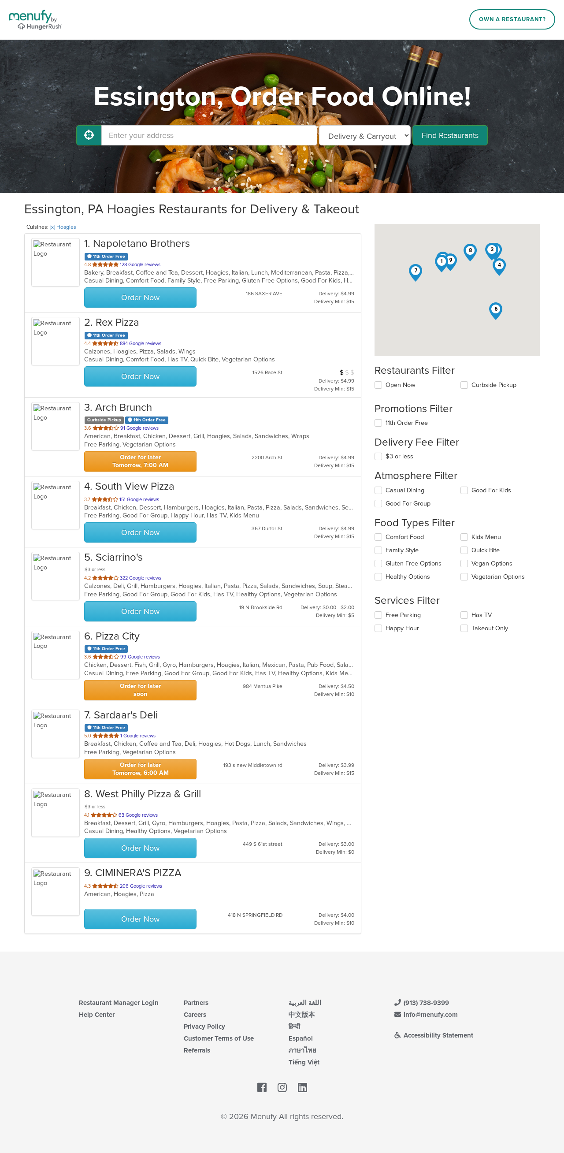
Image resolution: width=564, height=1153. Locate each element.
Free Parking (403, 615)
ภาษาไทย (302, 1050)
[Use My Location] (89, 135)
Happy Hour (402, 628)
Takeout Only (489, 628)
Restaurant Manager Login (119, 1003)
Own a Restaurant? (512, 19)
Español (301, 1038)
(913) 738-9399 (425, 1003)
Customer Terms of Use (219, 1038)
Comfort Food (405, 537)
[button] (441, 263)
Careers (195, 1015)
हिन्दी (294, 1026)
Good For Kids (491, 490)
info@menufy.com (430, 1015)
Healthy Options (408, 576)
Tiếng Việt (304, 1062)
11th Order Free (407, 423)
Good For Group (408, 503)
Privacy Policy (204, 1026)
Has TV (481, 615)
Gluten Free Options (414, 563)
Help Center (97, 1015)
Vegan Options (491, 563)
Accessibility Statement (437, 1035)
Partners (196, 1003)
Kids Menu (486, 537)
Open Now (401, 385)
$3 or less (399, 456)
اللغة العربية (305, 1003)
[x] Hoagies (63, 227)
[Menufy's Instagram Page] (282, 1088)
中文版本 (302, 1015)
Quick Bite (485, 550)
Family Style (402, 550)
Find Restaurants (450, 135)
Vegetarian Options (498, 576)
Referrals (197, 1050)
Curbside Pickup (493, 385)
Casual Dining (405, 490)
